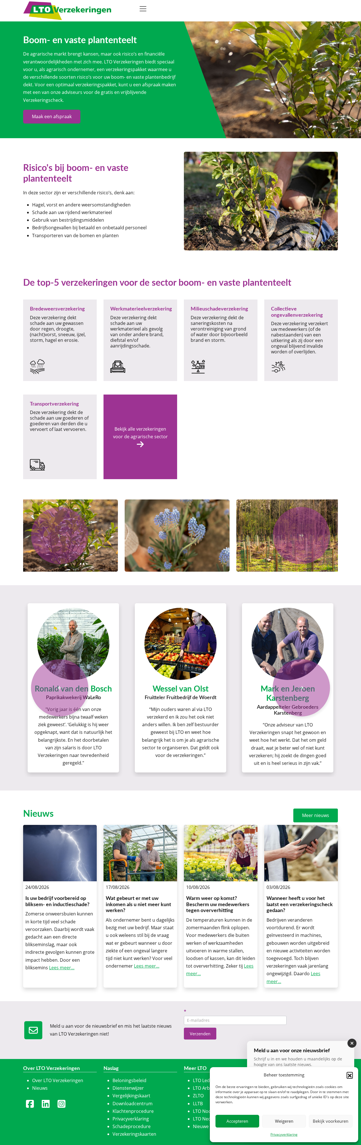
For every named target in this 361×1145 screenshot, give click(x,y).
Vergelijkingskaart (131, 1096)
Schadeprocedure (132, 1126)
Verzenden (200, 1033)
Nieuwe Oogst (208, 1126)
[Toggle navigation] (143, 8)
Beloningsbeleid (129, 1080)
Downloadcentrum (133, 1103)
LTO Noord (204, 1111)
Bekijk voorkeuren (330, 1121)
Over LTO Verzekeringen (57, 1080)
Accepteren (237, 1121)
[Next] (301, 687)
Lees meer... (61, 968)
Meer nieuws (315, 815)
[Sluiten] (351, 1043)
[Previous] (59, 687)
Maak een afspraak (52, 116)
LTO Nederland (209, 1119)
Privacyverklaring (284, 1134)
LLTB (198, 1103)
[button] (350, 1075)
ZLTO (198, 1096)
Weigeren (284, 1121)
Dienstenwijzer (128, 1088)
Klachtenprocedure (133, 1111)
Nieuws (40, 1088)
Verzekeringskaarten (134, 1134)
